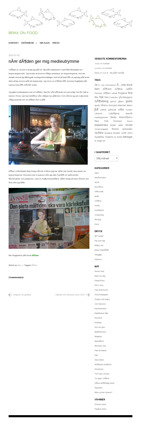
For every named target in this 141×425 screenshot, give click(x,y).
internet (122, 105)
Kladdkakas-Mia (101, 313)
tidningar (127, 136)
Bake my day (100, 276)
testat (119, 137)
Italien (129, 105)
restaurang (99, 215)
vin (103, 141)
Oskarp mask (100, 404)
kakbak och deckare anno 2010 (70, 295)
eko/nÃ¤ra (99, 187)
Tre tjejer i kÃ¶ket (102, 378)
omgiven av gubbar (22, 295)
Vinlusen (98, 259)
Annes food (99, 271)
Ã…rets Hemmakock (107, 85)
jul (96, 109)
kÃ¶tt (121, 109)
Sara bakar (99, 360)
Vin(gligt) (98, 255)
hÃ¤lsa (104, 105)
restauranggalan (101, 129)
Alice (19, 265)
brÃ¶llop (119, 89)
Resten (115, 129)
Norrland (117, 121)
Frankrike (114, 97)
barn (97, 88)
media (97, 205)
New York (102, 121)
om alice (45, 43)
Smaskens (99, 369)
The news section (102, 374)
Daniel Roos (100, 281)
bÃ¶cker (107, 88)
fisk (101, 97)
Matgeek (98, 336)
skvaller (116, 133)
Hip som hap (100, 241)
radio (120, 125)
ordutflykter (99, 210)
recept (128, 125)
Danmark (98, 93)
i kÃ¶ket (98, 201)
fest (130, 92)
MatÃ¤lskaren (100, 332)
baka (97, 173)
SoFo (129, 133)
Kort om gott (100, 327)
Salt (96, 355)
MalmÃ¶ (129, 114)
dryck (97, 182)
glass (121, 101)
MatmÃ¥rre (99, 341)
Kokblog (98, 322)
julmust (112, 109)
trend (97, 224)
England (122, 93)
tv (95, 141)
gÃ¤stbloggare (125, 97)
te (115, 137)
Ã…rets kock (124, 84)
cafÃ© (129, 88)
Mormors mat (100, 346)
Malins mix (99, 245)
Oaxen (129, 121)
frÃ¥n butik (99, 191)
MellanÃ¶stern (125, 117)
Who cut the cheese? (103, 392)
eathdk (114, 93)
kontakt (14, 43)
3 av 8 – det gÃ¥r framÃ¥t (113, 73)
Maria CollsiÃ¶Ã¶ (102, 250)
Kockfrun (98, 318)
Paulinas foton (100, 409)
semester (127, 129)
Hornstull (113, 105)
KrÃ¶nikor (27, 43)
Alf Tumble (99, 236)
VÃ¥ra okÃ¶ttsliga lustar (105, 383)
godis (129, 101)
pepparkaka (101, 125)
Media (113, 117)
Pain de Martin (100, 350)
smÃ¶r (124, 133)
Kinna (97, 73)
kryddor (129, 110)
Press (55, 43)
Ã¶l (96, 85)
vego (99, 140)
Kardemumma (100, 308)
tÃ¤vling (98, 219)
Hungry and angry (102, 299)
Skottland (108, 133)
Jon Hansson (100, 304)
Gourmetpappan (101, 295)
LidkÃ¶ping (114, 113)
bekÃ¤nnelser (100, 178)
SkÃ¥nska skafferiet (103, 364)
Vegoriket (98, 388)
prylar (113, 125)
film (96, 97)
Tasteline (109, 137)
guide (97, 105)
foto (107, 97)
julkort (103, 110)
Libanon (98, 113)
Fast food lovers (101, 290)
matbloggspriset (101, 117)
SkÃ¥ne (99, 132)
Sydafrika (99, 137)
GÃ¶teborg (101, 101)
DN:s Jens (99, 285)
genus (113, 101)
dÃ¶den (35, 255)
